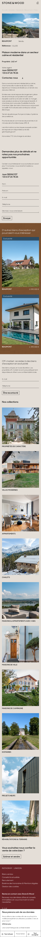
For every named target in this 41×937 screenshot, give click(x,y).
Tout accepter (35, 934)
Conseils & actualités (11, 877)
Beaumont (29, 10)
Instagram (7, 868)
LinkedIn (18, 868)
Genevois (19, 10)
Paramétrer (20, 934)
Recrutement (7, 880)
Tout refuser (8, 934)
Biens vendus (7, 874)
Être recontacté (10, 393)
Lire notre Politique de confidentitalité (16, 928)
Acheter (12, 10)
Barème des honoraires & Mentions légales (20, 883)
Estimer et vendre (11, 857)
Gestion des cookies (10, 887)
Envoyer (7, 218)
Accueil (4, 10)
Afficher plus (6, 924)
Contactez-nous (10, 78)
